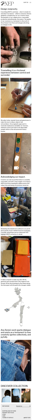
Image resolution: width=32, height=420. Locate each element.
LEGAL (4, 414)
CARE (3, 416)
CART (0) (25, 2)
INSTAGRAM (5, 406)
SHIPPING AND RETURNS (9, 411)
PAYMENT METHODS (8, 412)
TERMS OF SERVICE (7, 417)
